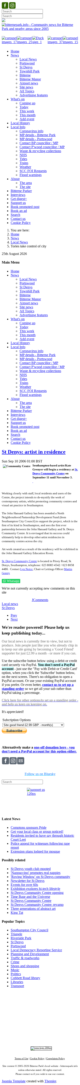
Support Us (38, 1001)
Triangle (16, 934)
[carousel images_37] (55, 42)
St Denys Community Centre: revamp (37, 904)
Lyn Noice (26, 569)
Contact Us (57, 1001)
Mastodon (22, 1036)
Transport (17, 986)
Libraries (17, 982)
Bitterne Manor (49, 1013)
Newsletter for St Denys (27, 881)
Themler (50, 1081)
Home (15, 234)
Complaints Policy (55, 1058)
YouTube (38, 1036)
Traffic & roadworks (25, 958)
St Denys (8, 608)
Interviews (49, 1025)
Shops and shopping (25, 966)
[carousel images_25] (24, 42)
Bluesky (64, 1032)
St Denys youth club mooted (31, 869)
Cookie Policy (37, 1058)
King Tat (17, 912)
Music (15, 970)
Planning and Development (30, 954)
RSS (50, 1036)
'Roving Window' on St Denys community (40, 877)
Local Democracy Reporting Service (36, 950)
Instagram (49, 1032)
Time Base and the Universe (30, 897)
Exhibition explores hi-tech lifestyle (35, 889)
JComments (40, 600)
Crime (15, 962)
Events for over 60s (24, 885)
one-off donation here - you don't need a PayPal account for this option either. (39, 749)
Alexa (60, 1036)
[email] (32, 481)
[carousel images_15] (70, 42)
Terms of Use (21, 1058)
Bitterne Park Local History (40, 1005)
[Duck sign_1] (40, 42)
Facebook (32, 1032)
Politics (16, 974)
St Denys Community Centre (31, 901)
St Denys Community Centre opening (37, 893)
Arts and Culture (25, 1025)
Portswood (18, 946)
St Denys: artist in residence (34, 452)
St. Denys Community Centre (19, 561)
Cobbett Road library (25, 978)
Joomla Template (14, 1081)
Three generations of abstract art (33, 908)
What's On (69, 1005)
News (15, 238)
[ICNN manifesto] (40, 1048)
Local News (19, 242)
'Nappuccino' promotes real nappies (35, 873)
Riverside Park (21, 938)
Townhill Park (32, 1013)
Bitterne (63, 1013)
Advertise (21, 1001)
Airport (59, 1025)
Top (40, 994)
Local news (10, 604)
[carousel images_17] (9, 42)
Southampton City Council (29, 930)
